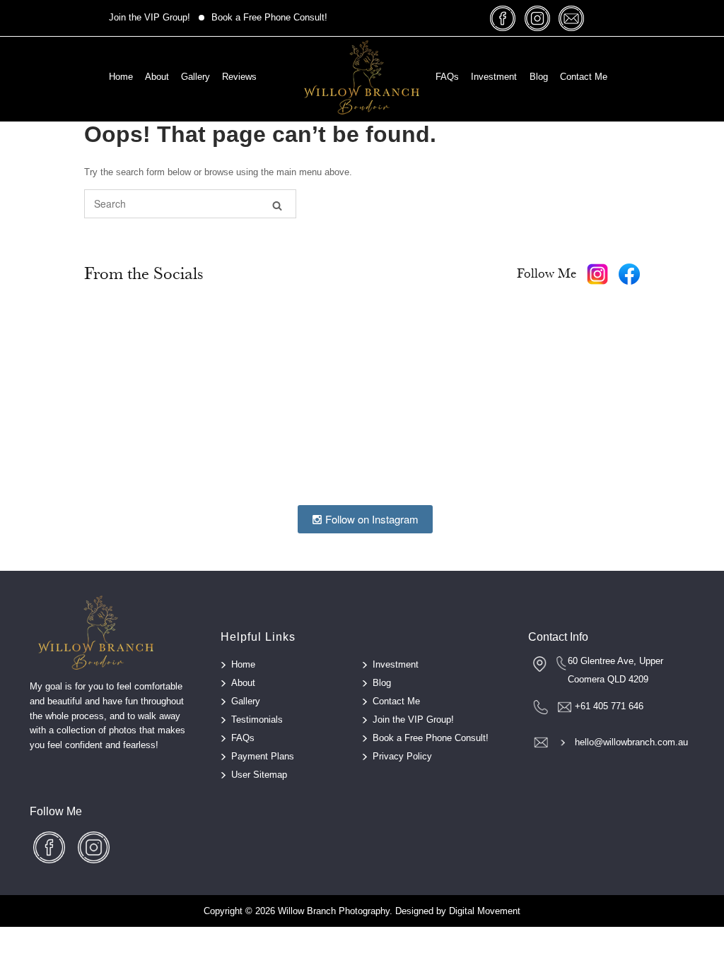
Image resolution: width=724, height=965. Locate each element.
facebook (503, 18)
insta (537, 18)
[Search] (277, 204)
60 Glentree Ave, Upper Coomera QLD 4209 (615, 670)
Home (121, 76)
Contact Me (583, 76)
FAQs (447, 76)
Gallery (195, 76)
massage (571, 18)
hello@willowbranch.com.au (631, 742)
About (157, 76)
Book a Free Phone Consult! (269, 17)
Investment (494, 76)
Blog (539, 76)
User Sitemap (259, 774)
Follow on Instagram (370, 518)
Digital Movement (484, 911)
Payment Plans (262, 756)
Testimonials (257, 719)
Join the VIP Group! (149, 17)
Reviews (239, 76)
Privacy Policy (402, 756)
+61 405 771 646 (609, 706)
